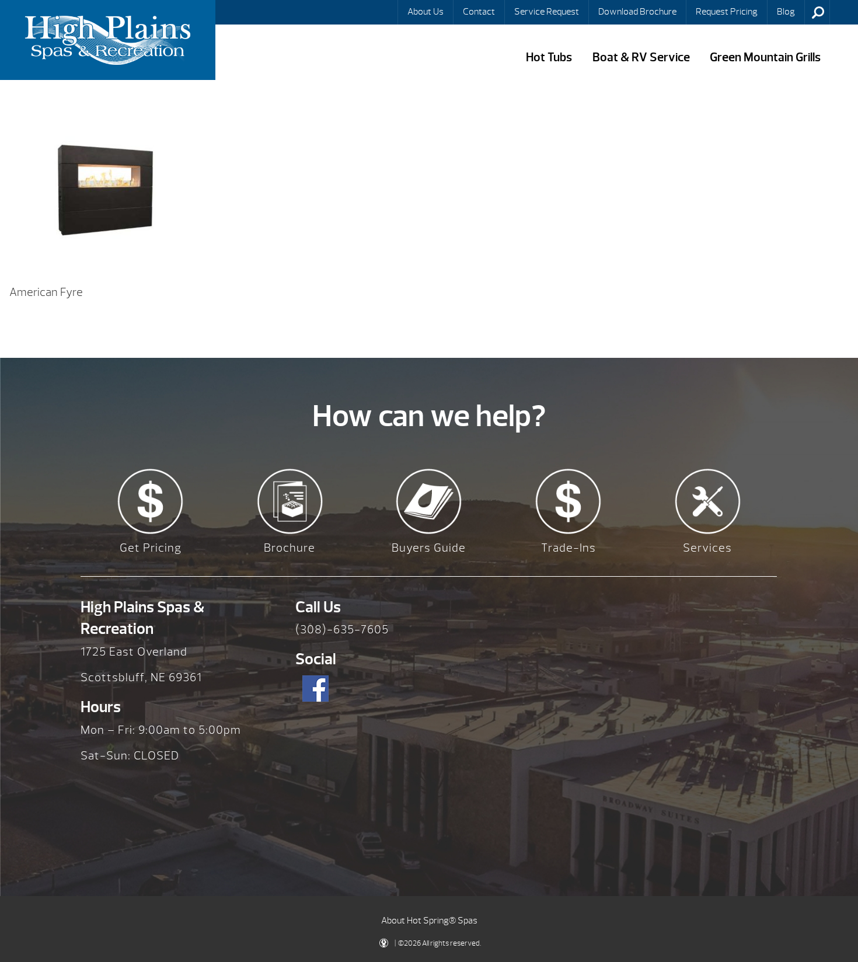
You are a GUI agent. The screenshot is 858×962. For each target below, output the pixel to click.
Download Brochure (637, 12)
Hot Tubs (549, 57)
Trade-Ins (568, 548)
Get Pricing (151, 548)
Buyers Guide (429, 548)
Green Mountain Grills (765, 57)
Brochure (289, 548)
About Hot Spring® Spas (429, 920)
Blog (786, 12)
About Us (425, 12)
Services (707, 548)
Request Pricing (727, 12)
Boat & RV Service (641, 57)
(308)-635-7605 (342, 629)
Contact (479, 12)
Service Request (546, 12)
